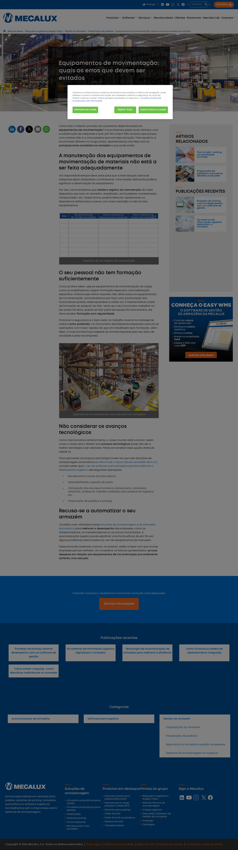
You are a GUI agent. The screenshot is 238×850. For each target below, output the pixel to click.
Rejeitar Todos (125, 110)
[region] (120, 102)
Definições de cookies (85, 110)
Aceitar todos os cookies (153, 110)
